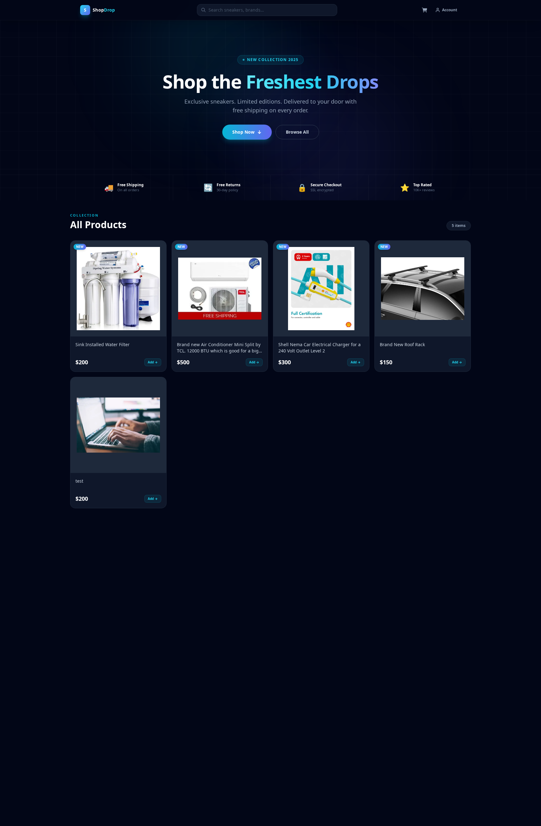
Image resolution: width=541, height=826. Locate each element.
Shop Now (247, 132)
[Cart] (424, 10)
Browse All (297, 132)
